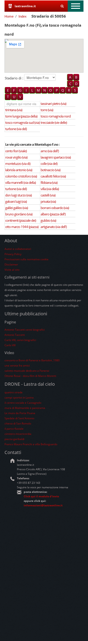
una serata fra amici (17, 365)
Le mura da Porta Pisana (20, 413)
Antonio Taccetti (15, 335)
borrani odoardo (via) (55, 207)
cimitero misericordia (18, 434)
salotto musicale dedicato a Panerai (27, 371)
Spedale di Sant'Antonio (19, 418)
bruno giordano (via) (18, 214)
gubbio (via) (48, 220)
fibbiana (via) (49, 182)
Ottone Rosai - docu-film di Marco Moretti (30, 376)
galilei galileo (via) (16, 207)
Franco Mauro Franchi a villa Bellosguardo (31, 444)
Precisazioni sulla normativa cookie (27, 259)
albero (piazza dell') (53, 214)
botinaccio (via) (50, 170)
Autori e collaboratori (18, 249)
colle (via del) (49, 163)
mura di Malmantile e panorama (25, 408)
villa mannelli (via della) (20, 182)
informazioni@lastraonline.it (43, 505)
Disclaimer (11, 264)
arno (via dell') (50, 151)
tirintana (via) (13, 110)
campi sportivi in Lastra (19, 397)
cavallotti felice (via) (53, 176)
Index (23, 16)
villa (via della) (50, 189)
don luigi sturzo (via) (18, 195)
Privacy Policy (13, 254)
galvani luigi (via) (16, 201)
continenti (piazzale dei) (20, 220)
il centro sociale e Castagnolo (23, 403)
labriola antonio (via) (18, 170)
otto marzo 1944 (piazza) (21, 226)
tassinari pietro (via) (53, 103)
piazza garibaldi (14, 439)
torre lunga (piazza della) (21, 116)
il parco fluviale (14, 429)
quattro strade (14, 392)
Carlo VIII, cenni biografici (20, 340)
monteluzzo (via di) (17, 163)
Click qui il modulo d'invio (41, 496)
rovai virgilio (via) (16, 157)
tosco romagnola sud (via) (22, 122)
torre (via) (47, 110)
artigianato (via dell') (54, 226)
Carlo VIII (10, 345)
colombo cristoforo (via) (21, 176)
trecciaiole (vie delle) (54, 122)
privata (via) (48, 201)
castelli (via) (48, 195)
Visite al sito (12, 270)
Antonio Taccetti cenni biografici (25, 330)
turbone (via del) (16, 129)
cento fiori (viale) (16, 151)
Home (9, 16)
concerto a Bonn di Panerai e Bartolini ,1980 (32, 360)
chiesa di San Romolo (18, 423)
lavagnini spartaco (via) (56, 157)
